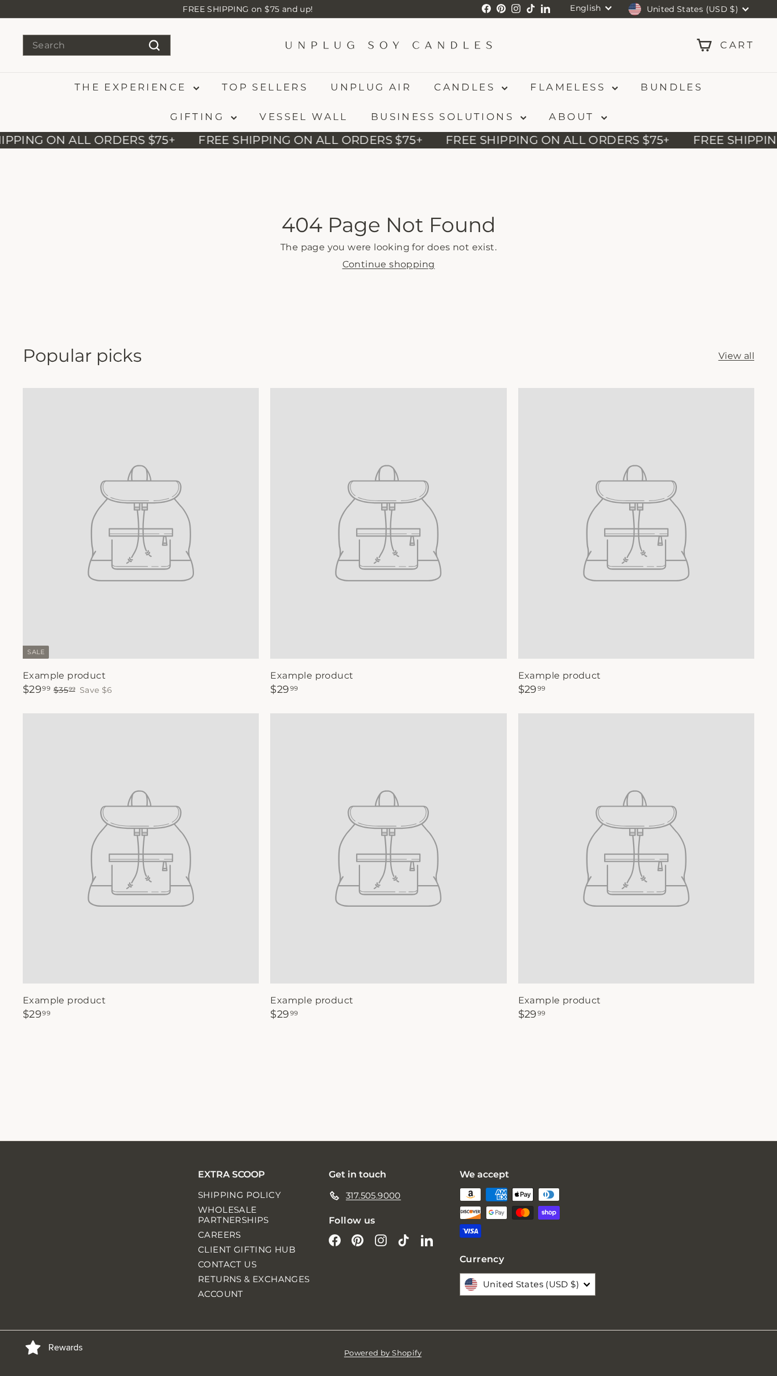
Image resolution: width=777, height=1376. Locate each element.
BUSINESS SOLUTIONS (444, 116)
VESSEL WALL (303, 116)
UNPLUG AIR (370, 87)
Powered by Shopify (382, 1352)
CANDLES (466, 87)
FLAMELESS (569, 87)
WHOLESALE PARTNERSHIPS (233, 1214)
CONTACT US (227, 1264)
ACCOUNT (220, 1293)
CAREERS (219, 1234)
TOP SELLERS (265, 87)
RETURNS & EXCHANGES (254, 1279)
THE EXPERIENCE (133, 87)
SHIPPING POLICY (239, 1194)
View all (736, 355)
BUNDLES (671, 87)
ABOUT (573, 116)
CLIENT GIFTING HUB (246, 1249)
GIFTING (199, 116)
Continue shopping (388, 264)
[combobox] (97, 45)
